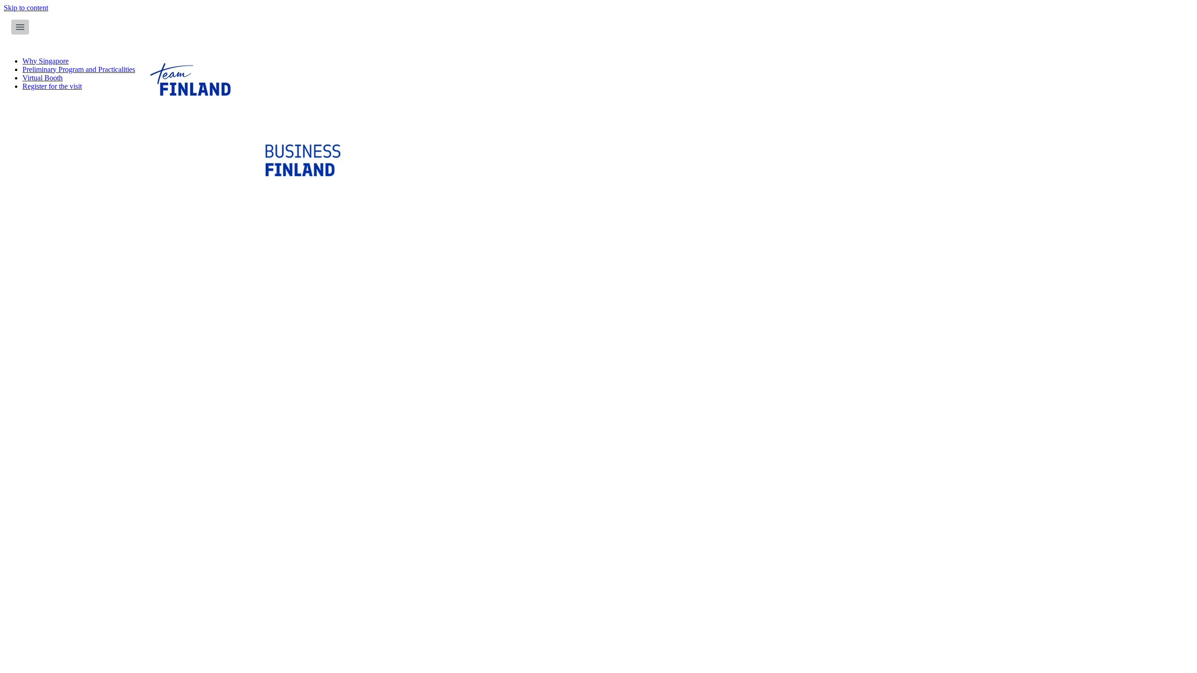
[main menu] (20, 27)
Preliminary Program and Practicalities (78, 69)
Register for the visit (52, 86)
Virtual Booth (42, 78)
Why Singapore (45, 61)
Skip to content (26, 8)
